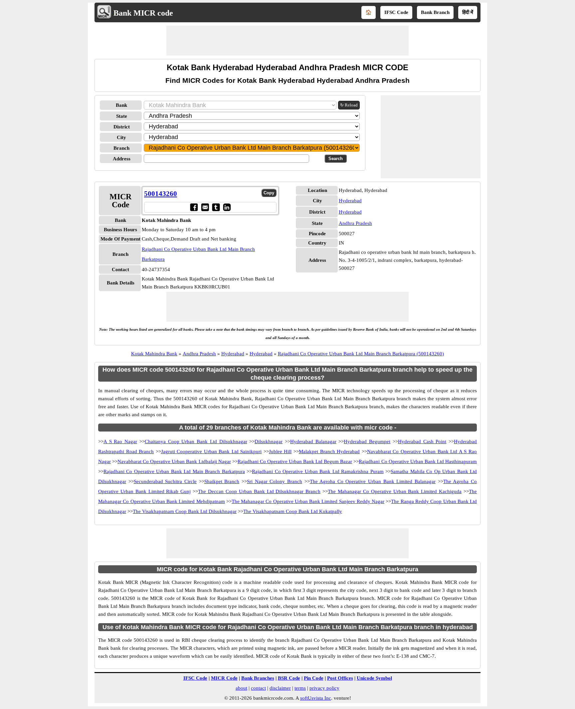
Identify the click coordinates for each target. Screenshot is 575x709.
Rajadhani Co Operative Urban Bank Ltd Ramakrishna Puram (317, 471)
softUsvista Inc (315, 698)
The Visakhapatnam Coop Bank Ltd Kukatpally (292, 511)
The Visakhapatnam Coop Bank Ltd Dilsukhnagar (185, 511)
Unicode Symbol (374, 678)
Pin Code (313, 678)
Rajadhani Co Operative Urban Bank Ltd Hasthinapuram (418, 461)
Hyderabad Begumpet (367, 441)
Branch (121, 148)
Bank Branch (435, 12)
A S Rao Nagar (120, 441)
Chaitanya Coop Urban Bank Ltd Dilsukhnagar (196, 441)
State (121, 116)
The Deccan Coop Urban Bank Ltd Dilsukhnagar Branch (259, 491)
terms (300, 688)
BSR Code (289, 678)
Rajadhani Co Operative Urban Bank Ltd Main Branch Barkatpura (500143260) (361, 353)
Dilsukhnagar (269, 441)
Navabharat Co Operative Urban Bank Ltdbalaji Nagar (174, 461)
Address (121, 158)
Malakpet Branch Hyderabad (329, 451)
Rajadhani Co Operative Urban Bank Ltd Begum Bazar (295, 461)
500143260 (160, 194)
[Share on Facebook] (194, 207)
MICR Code (224, 678)
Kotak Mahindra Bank (154, 353)
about (241, 688)
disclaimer (280, 688)
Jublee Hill (280, 451)
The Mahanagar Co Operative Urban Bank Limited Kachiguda (395, 491)
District (121, 126)
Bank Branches (257, 678)
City (121, 137)
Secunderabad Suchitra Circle (165, 481)
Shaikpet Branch (222, 481)
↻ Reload (349, 104)
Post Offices (340, 678)
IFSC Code (396, 12)
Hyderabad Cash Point (422, 441)
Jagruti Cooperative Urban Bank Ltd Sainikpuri (211, 451)
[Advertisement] (287, 41)
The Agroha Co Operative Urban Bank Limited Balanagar (373, 481)
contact (258, 688)
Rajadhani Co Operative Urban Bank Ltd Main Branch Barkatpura (174, 471)
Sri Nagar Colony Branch (274, 481)
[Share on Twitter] (216, 207)
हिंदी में (467, 12)
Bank (121, 105)
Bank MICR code (143, 13)
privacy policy (324, 688)
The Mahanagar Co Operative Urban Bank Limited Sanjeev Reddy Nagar (308, 501)
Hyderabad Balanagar (313, 441)
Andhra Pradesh (355, 223)
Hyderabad (350, 200)
